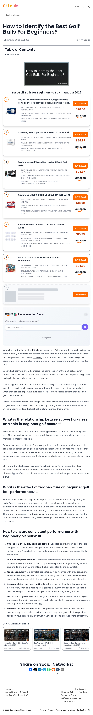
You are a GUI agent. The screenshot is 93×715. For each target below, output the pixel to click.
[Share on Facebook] (30, 669)
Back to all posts (13, 15)
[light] (88, 6)
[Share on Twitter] (35, 669)
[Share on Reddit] (53, 669)
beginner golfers (40, 514)
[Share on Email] (62, 669)
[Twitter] (88, 710)
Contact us (81, 710)
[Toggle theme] (86, 314)
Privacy (51, 710)
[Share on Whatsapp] (49, 669)
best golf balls (31, 350)
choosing (37, 357)
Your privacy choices (65, 710)
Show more (13, 54)
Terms (43, 710)
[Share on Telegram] (44, 669)
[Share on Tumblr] (58, 669)
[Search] (83, 6)
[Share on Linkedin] (40, 669)
